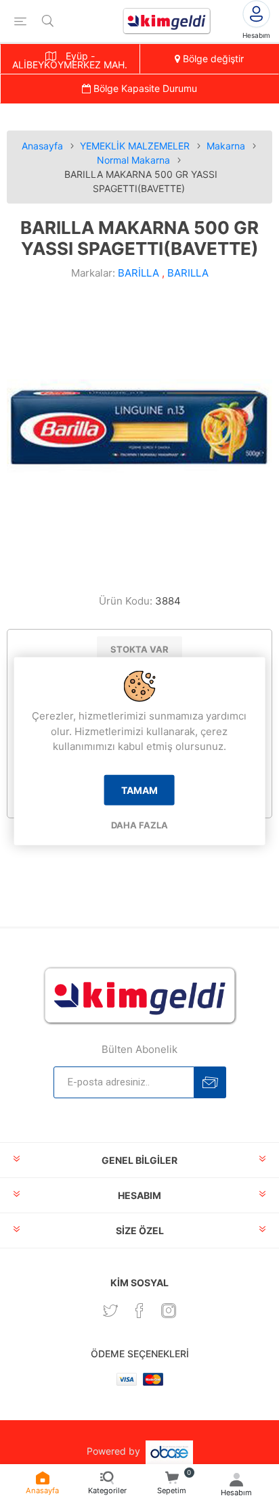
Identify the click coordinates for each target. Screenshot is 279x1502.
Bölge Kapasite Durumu (144, 88)
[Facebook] (139, 1310)
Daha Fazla (139, 824)
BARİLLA (138, 272)
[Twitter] (110, 1310)
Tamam (139, 789)
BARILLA (188, 272)
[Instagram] (168, 1310)
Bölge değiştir (212, 58)
